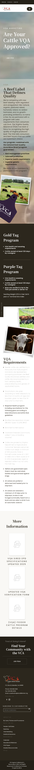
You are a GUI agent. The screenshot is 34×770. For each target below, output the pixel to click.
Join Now (17, 661)
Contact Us (9, 2)
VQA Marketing (7, 731)
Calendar (6, 740)
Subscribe (16, 2)
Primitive (24, 766)
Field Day (6, 729)
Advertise (4, 2)
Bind (20, 768)
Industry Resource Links (10, 748)
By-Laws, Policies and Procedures (13, 720)
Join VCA (10, 58)
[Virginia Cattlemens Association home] (7, 8)
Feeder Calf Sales (8, 726)
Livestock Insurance (9, 734)
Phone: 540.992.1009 (11, 689)
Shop (5, 750)
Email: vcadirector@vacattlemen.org (16, 693)
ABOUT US (7, 717)
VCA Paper (6, 745)
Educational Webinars (10, 742)
